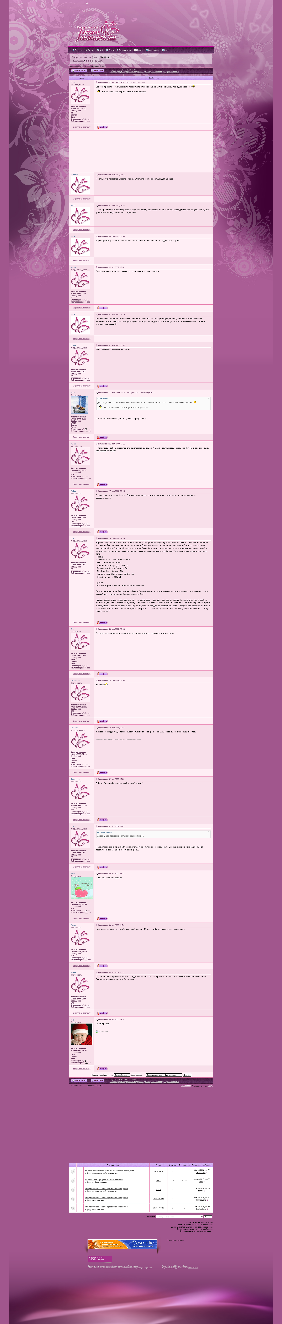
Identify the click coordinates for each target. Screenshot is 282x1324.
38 (86, 913)
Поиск (111, 50)
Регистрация (153, 50)
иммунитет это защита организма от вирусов (106, 1188)
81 (86, 429)
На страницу (78, 61)
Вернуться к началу (81, 127)
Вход (166, 50)
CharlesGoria (158, 1199)
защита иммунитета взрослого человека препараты (109, 1170)
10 (86, 1063)
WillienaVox (158, 1171)
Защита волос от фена (84, 57)
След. (100, 61)
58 (86, 910)
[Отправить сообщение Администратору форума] (78, 3)
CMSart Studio (193, 1268)
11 (96, 61)
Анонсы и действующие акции (107, 1173)
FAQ (101, 50)
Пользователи (125, 50)
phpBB (173, 1266)
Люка (201, 1182)
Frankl (158, 1190)
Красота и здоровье (134, 72)
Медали (139, 50)
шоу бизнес (99, 1200)
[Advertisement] (141, 151)
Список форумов (117, 72)
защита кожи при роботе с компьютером (104, 1179)
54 (86, 431)
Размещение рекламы (175, 1240)
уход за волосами (171, 72)
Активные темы (97, 66)
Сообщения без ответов (79, 66)
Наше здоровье (101, 1182)
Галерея (78, 50)
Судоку (90, 50)
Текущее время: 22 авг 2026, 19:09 (123, 70)
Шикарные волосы (153, 72)
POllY (158, 1181)
